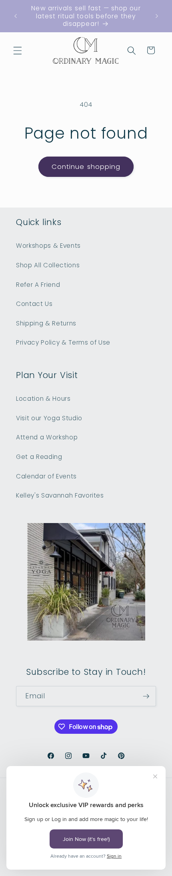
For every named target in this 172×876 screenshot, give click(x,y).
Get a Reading (39, 457)
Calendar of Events (46, 476)
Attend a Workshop (47, 437)
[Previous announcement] (15, 16)
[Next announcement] (157, 16)
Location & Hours (43, 398)
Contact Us (34, 304)
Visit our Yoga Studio (49, 418)
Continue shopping (86, 166)
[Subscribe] (146, 696)
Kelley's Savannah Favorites (60, 495)
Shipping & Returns (46, 323)
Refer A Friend (38, 284)
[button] (17, 50)
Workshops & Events (48, 245)
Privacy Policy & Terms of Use (63, 342)
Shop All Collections (48, 265)
